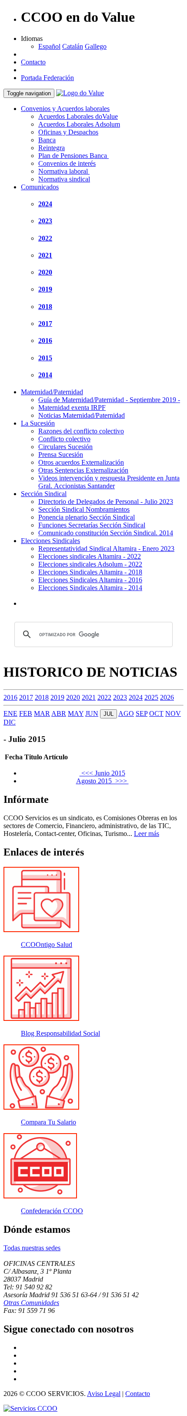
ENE (10, 713)
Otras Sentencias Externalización (83, 470)
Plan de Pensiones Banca (73, 155)
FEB (25, 713)
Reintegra (51, 147)
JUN (91, 713)
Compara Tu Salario (48, 1122)
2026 (167, 697)
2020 (45, 272)
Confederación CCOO (52, 1211)
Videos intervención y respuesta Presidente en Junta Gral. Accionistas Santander (109, 482)
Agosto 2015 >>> (102, 781)
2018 (45, 306)
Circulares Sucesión (65, 446)
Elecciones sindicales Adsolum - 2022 (90, 564)
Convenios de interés (67, 163)
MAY (75, 713)
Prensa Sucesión (60, 454)
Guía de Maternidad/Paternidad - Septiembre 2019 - (109, 399)
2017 (45, 323)
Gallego (96, 46)
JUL (109, 714)
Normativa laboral (64, 171)
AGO (126, 713)
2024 (45, 204)
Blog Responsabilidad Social (60, 1033)
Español (49, 46)
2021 (45, 255)
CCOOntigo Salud (46, 944)
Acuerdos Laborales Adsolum (79, 124)
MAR (42, 713)
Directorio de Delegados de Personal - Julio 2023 (105, 501)
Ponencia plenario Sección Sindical (86, 517)
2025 (151, 697)
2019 (45, 289)
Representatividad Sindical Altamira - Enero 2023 (106, 548)
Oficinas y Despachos (68, 132)
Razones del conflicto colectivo (81, 431)
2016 (45, 340)
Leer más (146, 833)
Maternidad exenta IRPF (72, 407)
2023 (45, 221)
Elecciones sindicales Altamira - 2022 (89, 556)
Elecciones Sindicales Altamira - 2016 (90, 580)
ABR (58, 713)
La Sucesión (38, 423)
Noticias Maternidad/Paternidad (81, 415)
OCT (156, 713)
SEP (141, 713)
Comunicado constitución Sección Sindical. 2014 (105, 533)
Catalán (72, 46)
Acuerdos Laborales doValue (78, 116)
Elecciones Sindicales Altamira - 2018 (90, 572)
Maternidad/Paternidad (52, 392)
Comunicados (40, 187)
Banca (47, 140)
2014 (45, 375)
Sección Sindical (44, 493)
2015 (45, 358)
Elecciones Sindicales (50, 540)
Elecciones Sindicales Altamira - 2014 (90, 587)
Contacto (33, 62)
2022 (45, 238)
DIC (9, 722)
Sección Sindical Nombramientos (84, 509)
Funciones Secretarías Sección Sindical (91, 525)
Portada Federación (47, 77)
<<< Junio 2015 (102, 773)
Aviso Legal (103, 1393)
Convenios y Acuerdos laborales (65, 108)
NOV (173, 713)
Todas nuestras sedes (31, 1248)
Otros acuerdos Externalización (81, 462)
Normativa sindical (64, 179)
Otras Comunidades (31, 1302)
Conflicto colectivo (64, 439)
